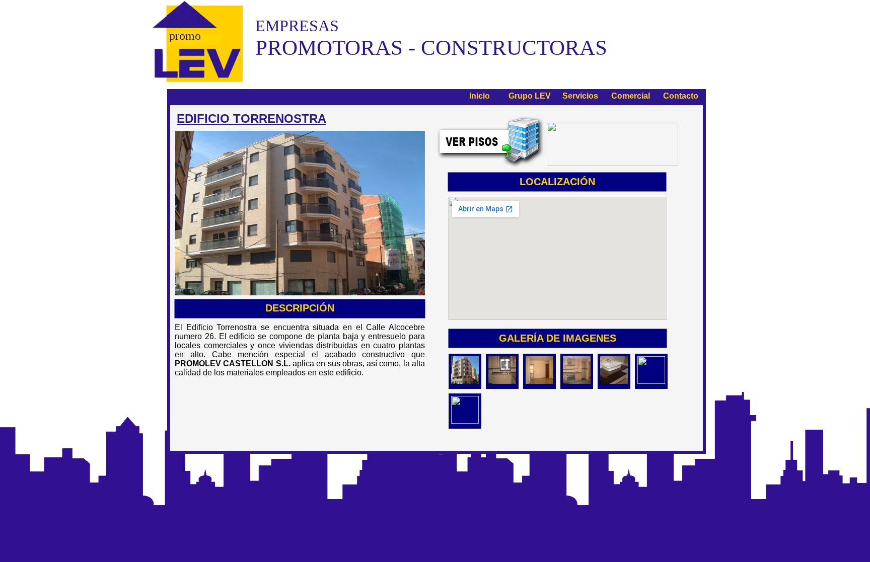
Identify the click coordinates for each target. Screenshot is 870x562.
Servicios (580, 96)
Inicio (479, 96)
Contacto (680, 96)
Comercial (630, 96)
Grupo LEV (530, 96)
